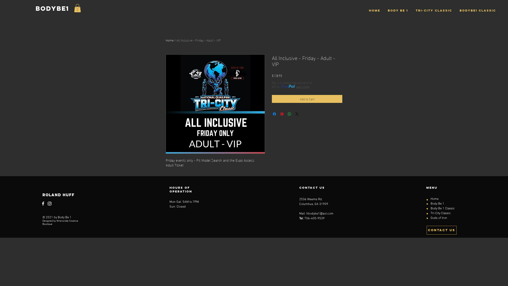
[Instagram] (49, 203)
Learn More (302, 87)
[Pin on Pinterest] (282, 114)
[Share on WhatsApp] (289, 114)
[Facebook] (43, 203)
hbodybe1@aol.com (319, 214)
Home (170, 40)
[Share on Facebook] (274, 114)
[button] (77, 8)
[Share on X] (297, 114)
